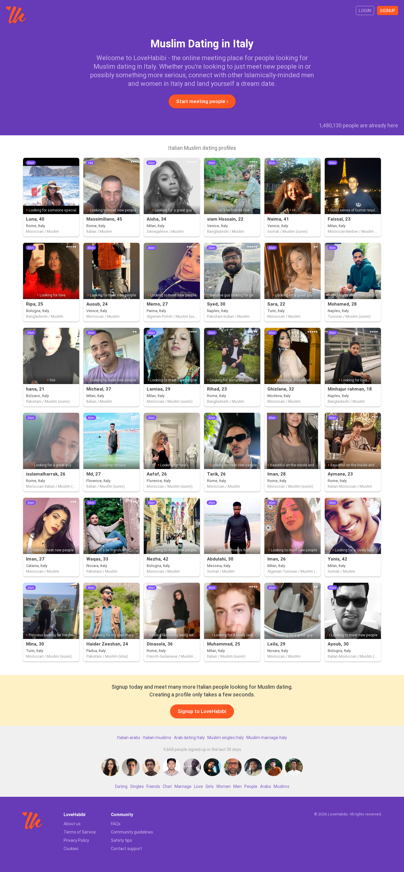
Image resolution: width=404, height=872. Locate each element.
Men (237, 786)
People (250, 786)
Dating (121, 786)
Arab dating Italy (189, 737)
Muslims (281, 786)
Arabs (265, 786)
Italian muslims (157, 737)
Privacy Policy (76, 840)
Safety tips (121, 840)
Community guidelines (132, 832)
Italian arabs (128, 737)
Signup (387, 10)
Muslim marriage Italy (266, 737)
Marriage (182, 786)
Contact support (126, 848)
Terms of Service (80, 832)
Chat (167, 786)
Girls (210, 786)
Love (198, 786)
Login (365, 10)
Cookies (71, 848)
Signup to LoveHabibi (202, 711)
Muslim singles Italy (225, 737)
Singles (137, 786)
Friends (153, 786)
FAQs (115, 823)
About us (72, 823)
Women (223, 786)
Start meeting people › (202, 101)
